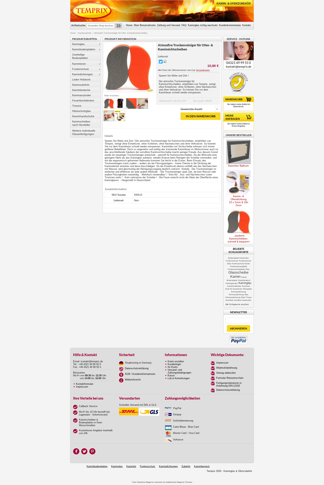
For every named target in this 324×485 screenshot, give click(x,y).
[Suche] (118, 25)
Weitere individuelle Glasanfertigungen (83, 132)
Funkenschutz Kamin (241, 264)
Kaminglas (78, 44)
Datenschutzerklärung (136, 368)
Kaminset (246, 286)
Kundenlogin (174, 364)
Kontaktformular (84, 383)
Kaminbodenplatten (83, 49)
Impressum (82, 386)
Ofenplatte (247, 289)
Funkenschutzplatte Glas (238, 269)
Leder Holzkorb (81, 79)
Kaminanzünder (81, 95)
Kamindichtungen (82, 74)
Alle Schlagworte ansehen (237, 304)
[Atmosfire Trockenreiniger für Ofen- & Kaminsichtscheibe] (120, 103)
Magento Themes (184, 482)
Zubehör (186, 466)
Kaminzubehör (85, 33)
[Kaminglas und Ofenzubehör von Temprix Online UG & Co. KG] (92, 10)
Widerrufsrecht (133, 379)
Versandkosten (203, 70)
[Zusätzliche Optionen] (238, 337)
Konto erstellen (176, 361)
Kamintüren (79, 63)
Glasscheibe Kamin (238, 274)
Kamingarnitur (232, 283)
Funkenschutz (80, 68)
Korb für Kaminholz (233, 289)
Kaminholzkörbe (234, 286)
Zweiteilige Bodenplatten (80, 56)
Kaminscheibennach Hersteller (81, 123)
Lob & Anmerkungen (179, 378)
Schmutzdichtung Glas (238, 294)
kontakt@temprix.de (238, 66)
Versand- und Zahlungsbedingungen (179, 371)
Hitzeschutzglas (81, 110)
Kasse (171, 375)
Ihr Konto (173, 367)
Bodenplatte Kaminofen (238, 258)
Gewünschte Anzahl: (191, 109)
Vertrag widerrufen (226, 372)
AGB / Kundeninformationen (140, 374)
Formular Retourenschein (229, 377)
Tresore (76, 105)
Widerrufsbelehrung (226, 367)
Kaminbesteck (244, 280)
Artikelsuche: (78, 25)
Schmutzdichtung (238, 292)
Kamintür (131, 466)
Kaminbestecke (81, 89)
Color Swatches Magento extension (147, 482)
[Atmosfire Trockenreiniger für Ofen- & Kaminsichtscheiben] (109, 103)
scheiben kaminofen (242, 300)
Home (73, 33)
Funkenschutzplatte (238, 266)
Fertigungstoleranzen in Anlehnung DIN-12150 (229, 384)
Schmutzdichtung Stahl (235, 297)
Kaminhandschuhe (83, 116)
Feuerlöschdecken (83, 100)
